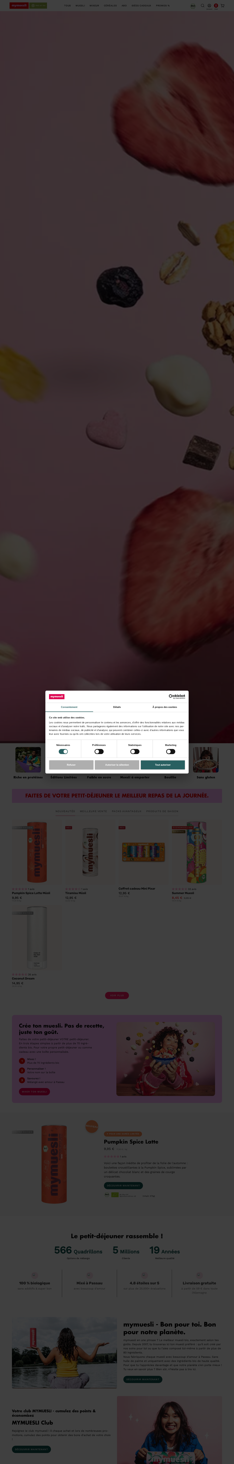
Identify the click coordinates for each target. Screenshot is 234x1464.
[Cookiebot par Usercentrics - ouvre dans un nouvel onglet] (171, 696)
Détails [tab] (117, 707)
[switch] (99, 751)
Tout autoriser (163, 765)
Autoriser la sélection (117, 765)
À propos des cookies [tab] (164, 707)
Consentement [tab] (69, 707)
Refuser (71, 765)
